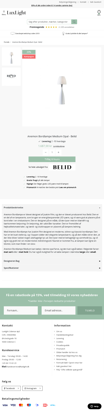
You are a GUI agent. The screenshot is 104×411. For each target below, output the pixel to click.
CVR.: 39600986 (9, 335)
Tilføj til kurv (52, 159)
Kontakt (83, 2)
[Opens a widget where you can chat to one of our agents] (94, 406)
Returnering (61, 359)
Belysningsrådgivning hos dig (69, 355)
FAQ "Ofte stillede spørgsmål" (69, 369)
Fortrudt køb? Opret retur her (69, 362)
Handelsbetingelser (65, 335)
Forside (6, 42)
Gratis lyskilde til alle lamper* (76, 33)
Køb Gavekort (95, 2)
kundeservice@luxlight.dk (18, 366)
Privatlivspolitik (62, 345)
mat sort (8, 252)
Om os (59, 331)
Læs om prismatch (67, 187)
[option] (11, 56)
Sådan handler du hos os (66, 352)
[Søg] (74, 21)
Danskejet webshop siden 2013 (27, 33)
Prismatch (60, 348)
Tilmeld (90, 310)
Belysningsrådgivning (67, 2)
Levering (60, 338)
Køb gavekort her (64, 366)
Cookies (59, 341)
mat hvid (23, 252)
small (93, 252)
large (82, 252)
